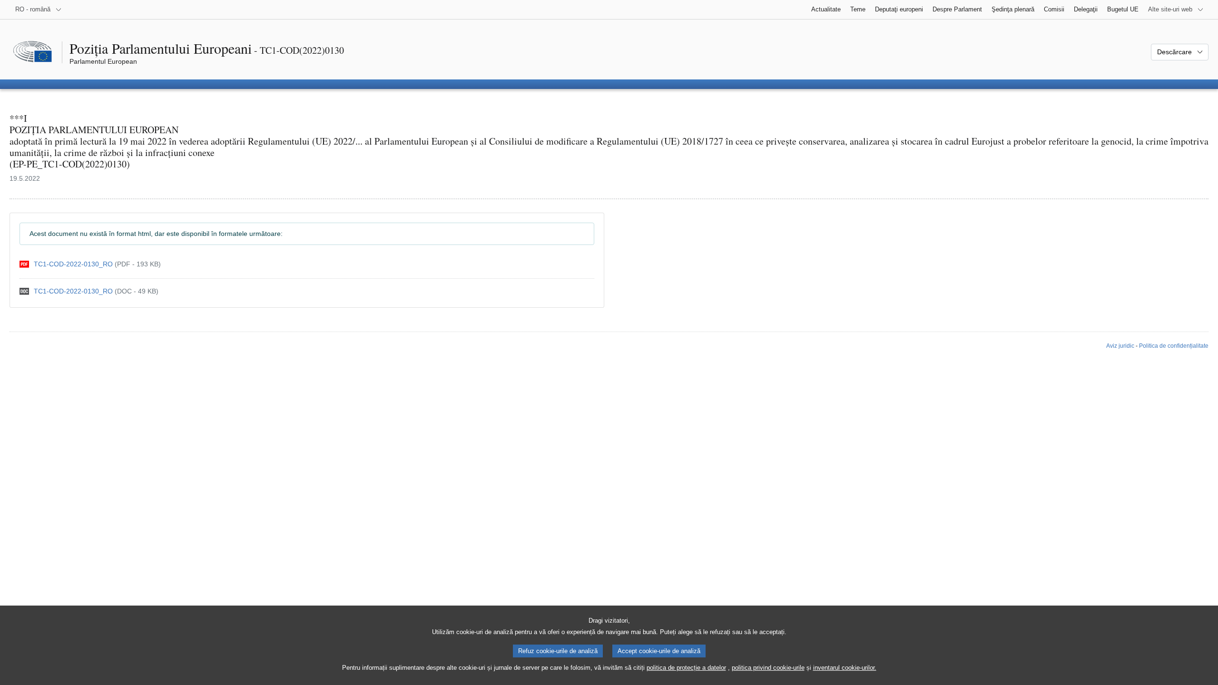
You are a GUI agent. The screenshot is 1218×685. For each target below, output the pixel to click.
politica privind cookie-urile (768, 667)
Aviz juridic (1120, 345)
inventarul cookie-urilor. (844, 667)
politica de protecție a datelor (686, 667)
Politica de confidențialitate (1173, 345)
